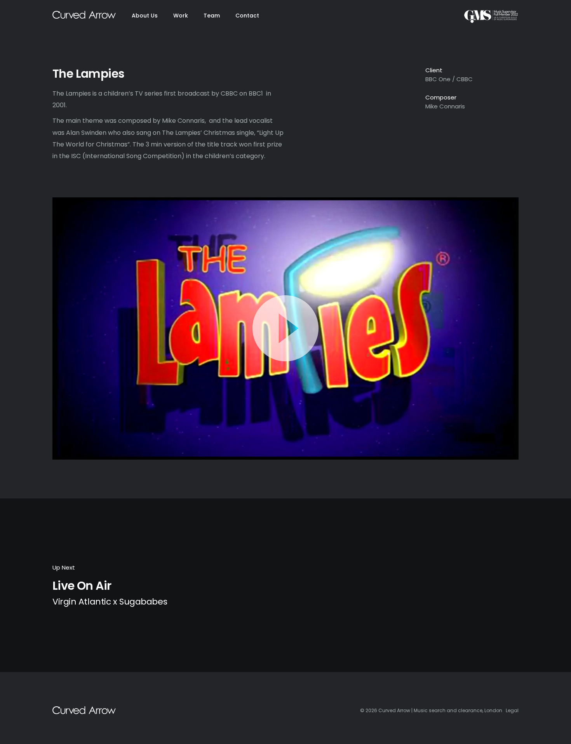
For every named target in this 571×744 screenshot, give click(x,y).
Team (212, 15)
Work (180, 15)
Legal (512, 710)
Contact (247, 15)
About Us (145, 15)
